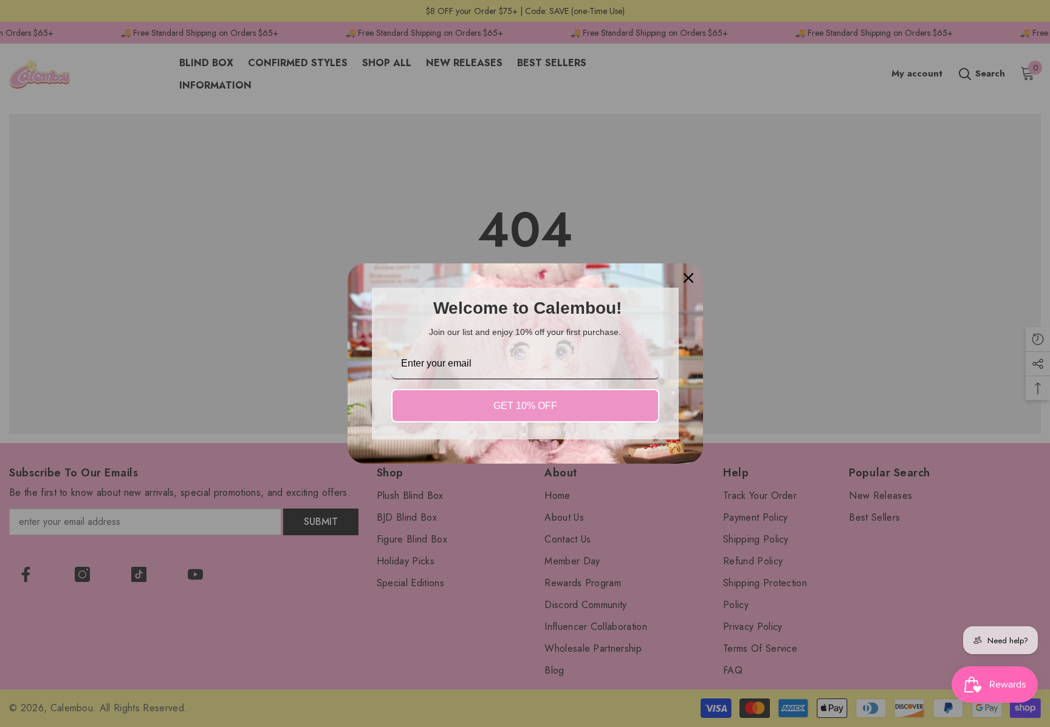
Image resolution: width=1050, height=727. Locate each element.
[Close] (688, 277)
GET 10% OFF (525, 406)
